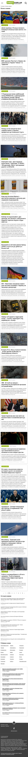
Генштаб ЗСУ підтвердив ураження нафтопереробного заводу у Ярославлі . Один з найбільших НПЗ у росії (13, 599)
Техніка (11, 645)
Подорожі (3, 661)
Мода (20, 656)
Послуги (12, 659)
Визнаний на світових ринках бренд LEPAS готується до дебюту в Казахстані (13, 246)
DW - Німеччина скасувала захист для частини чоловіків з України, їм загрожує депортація (13, 285)
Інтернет (12, 654)
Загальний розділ (4, 645)
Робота (11, 661)
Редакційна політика (10, 754)
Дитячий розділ (22, 661)
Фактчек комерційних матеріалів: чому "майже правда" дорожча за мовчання (12, 669)
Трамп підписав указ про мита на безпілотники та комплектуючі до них (13, 417)
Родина (21, 659)
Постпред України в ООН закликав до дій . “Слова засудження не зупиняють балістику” (12, 625)
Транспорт (21, 647)
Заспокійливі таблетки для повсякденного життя (13, 712)
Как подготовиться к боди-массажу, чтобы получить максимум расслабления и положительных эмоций (13, 684)
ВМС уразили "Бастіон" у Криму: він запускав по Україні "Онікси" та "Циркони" (13, 62)
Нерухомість (13, 647)
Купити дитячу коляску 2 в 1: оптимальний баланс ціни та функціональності (13, 704)
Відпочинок (12, 650)
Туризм (2, 647)
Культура (21, 654)
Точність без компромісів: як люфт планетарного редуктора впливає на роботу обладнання (13, 674)
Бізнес (2, 652)
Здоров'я (21, 645)
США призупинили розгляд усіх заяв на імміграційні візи (13, 639)
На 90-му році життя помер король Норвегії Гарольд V (13, 603)
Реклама (2, 663)
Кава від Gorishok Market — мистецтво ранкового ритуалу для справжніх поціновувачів (13, 198)
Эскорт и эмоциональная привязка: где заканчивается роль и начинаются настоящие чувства (13, 450)
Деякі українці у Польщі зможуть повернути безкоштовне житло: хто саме (13, 29)
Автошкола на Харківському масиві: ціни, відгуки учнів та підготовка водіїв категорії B (12, 699)
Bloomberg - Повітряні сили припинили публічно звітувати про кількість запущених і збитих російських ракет (13, 542)
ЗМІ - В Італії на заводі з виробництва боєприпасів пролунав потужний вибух (13, 384)
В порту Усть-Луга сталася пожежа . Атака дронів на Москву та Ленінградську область (13, 351)
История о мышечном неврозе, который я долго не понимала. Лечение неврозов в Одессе (12, 471)
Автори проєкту (14, 730)
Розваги (21, 650)
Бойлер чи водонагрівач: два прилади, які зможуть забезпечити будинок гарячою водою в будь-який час (13, 219)
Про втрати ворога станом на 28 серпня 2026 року (12, 616)
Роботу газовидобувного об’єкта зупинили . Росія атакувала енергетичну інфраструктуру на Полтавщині (12, 577)
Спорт (20, 652)
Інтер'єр (12, 656)
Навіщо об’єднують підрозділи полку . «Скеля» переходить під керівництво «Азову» (12, 318)
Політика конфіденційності (6, 753)
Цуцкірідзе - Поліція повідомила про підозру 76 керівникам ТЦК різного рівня (12, 508)
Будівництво (3, 650)
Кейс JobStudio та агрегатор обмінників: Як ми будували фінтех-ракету (12, 689)
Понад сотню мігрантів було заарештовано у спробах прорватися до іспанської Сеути (12, 130)
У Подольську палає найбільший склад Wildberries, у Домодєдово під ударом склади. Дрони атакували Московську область (13, 96)
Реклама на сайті (4, 724)
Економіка (3, 656)
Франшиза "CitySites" (5, 726)
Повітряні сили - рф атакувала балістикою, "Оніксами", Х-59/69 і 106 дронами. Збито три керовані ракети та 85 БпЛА (12, 164)
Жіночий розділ (4, 654)
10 (22, 593)
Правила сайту (15, 753)
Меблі (11, 652)
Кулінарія (3, 659)
